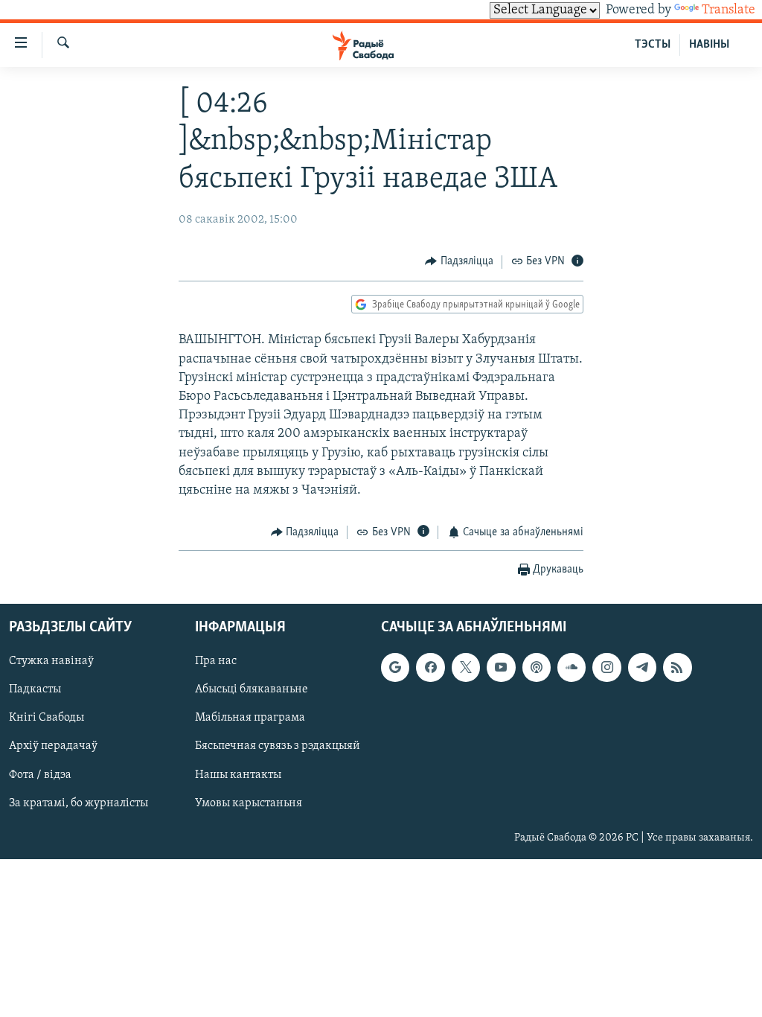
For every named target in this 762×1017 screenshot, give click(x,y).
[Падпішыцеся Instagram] (606, 667)
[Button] (459, 262)
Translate (728, 10)
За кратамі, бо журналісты (78, 803)
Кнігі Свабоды (46, 718)
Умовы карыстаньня (248, 803)
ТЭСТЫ (652, 45)
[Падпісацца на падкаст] (536, 667)
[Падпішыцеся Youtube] (501, 667)
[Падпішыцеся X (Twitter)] (466, 667)
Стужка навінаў (51, 661)
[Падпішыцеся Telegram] (642, 667)
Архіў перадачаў (53, 746)
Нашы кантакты (238, 774)
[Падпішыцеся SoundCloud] (571, 667)
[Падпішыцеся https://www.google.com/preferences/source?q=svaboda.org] (395, 667)
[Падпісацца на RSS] (677, 667)
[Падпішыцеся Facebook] (430, 667)
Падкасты (35, 689)
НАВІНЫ (709, 45)
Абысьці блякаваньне (251, 689)
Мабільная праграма (250, 718)
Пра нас (216, 661)
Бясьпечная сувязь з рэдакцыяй (277, 746)
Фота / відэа (40, 774)
